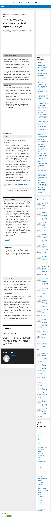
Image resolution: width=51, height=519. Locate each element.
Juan (39, 443)
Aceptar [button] (9, 515)
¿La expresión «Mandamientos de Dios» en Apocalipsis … (42, 391)
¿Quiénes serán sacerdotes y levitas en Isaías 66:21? (43, 103)
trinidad (40, 501)
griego (39, 439)
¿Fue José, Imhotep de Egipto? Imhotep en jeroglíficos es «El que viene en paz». (7, 340)
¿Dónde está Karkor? (45, 400)
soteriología (41, 482)
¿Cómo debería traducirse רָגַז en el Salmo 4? (42, 91)
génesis (40, 435)
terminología (41, 503)
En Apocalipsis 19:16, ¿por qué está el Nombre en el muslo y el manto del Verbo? (43, 177)
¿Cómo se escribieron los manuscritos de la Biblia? (17, 339)
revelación (40, 453)
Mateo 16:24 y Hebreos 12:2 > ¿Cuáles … (45, 291)
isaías (39, 494)
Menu (2, 6)
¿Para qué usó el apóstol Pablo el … (44, 411)
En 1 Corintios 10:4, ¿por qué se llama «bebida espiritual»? (27, 339)
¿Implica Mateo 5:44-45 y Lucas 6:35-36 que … (42, 333)
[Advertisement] (17, 43)
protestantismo (42, 488)
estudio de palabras (43, 447)
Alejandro (6, 30)
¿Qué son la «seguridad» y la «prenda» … (45, 312)
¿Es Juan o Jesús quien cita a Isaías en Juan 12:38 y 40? (43, 86)
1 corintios (40, 468)
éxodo (39, 463)
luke (39, 459)
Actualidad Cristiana (25, 2)
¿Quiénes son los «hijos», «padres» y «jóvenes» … (42, 248)
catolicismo (41, 432)
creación (40, 507)
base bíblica (41, 449)
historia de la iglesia (43, 472)
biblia (22, 30)
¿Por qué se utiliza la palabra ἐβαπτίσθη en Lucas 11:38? (43, 170)
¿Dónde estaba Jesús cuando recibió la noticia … (41, 367)
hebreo (40, 441)
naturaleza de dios (42, 505)
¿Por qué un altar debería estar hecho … (45, 204)
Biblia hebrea (27, 30)
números (5, 31)
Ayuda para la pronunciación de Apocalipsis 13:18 (42, 184)
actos (39, 465)
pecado (40, 476)
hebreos (40, 492)
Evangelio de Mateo (43, 490)
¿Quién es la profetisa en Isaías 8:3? (45, 214)
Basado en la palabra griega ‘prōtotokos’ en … (43, 270)
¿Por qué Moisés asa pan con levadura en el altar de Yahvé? (43, 116)
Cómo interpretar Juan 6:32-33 (45, 300)
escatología (41, 496)
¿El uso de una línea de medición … (45, 258)
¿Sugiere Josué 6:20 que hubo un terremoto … (45, 322)
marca (39, 498)
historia (40, 451)
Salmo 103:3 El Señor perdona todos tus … (45, 356)
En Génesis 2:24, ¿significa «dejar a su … (45, 281)
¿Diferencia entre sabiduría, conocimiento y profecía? (42, 379)
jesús (39, 457)
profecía (40, 470)
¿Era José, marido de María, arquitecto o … (42, 226)
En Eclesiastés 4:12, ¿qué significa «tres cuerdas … (42, 345)
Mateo (39, 445)
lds (38, 486)
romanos (40, 480)
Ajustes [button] (4, 516)
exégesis (40, 437)
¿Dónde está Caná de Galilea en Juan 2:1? (42, 150)
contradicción (41, 461)
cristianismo (41, 430)
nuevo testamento (42, 478)
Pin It (11, 328)
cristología (40, 484)
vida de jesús (41, 455)
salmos (40, 474)
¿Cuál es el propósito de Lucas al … (45, 236)
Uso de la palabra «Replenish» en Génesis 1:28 (42, 165)
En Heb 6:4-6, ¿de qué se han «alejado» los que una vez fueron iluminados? (42, 136)
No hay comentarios (15, 31)
